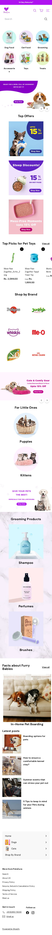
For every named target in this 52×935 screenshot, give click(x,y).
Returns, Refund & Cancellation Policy (18, 886)
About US (6, 878)
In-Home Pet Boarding (27, 724)
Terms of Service (9, 894)
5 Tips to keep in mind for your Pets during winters (35, 804)
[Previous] (41, 108)
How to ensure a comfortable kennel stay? (33, 761)
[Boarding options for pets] (11, 744)
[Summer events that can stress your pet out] (11, 787)
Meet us (5, 898)
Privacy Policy (8, 882)
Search (5, 874)
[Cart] (41, 10)
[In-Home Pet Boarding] (27, 698)
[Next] (47, 108)
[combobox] (26, 19)
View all (46, 243)
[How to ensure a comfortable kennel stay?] (11, 765)
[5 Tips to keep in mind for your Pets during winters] (11, 809)
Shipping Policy (9, 890)
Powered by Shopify (11, 929)
